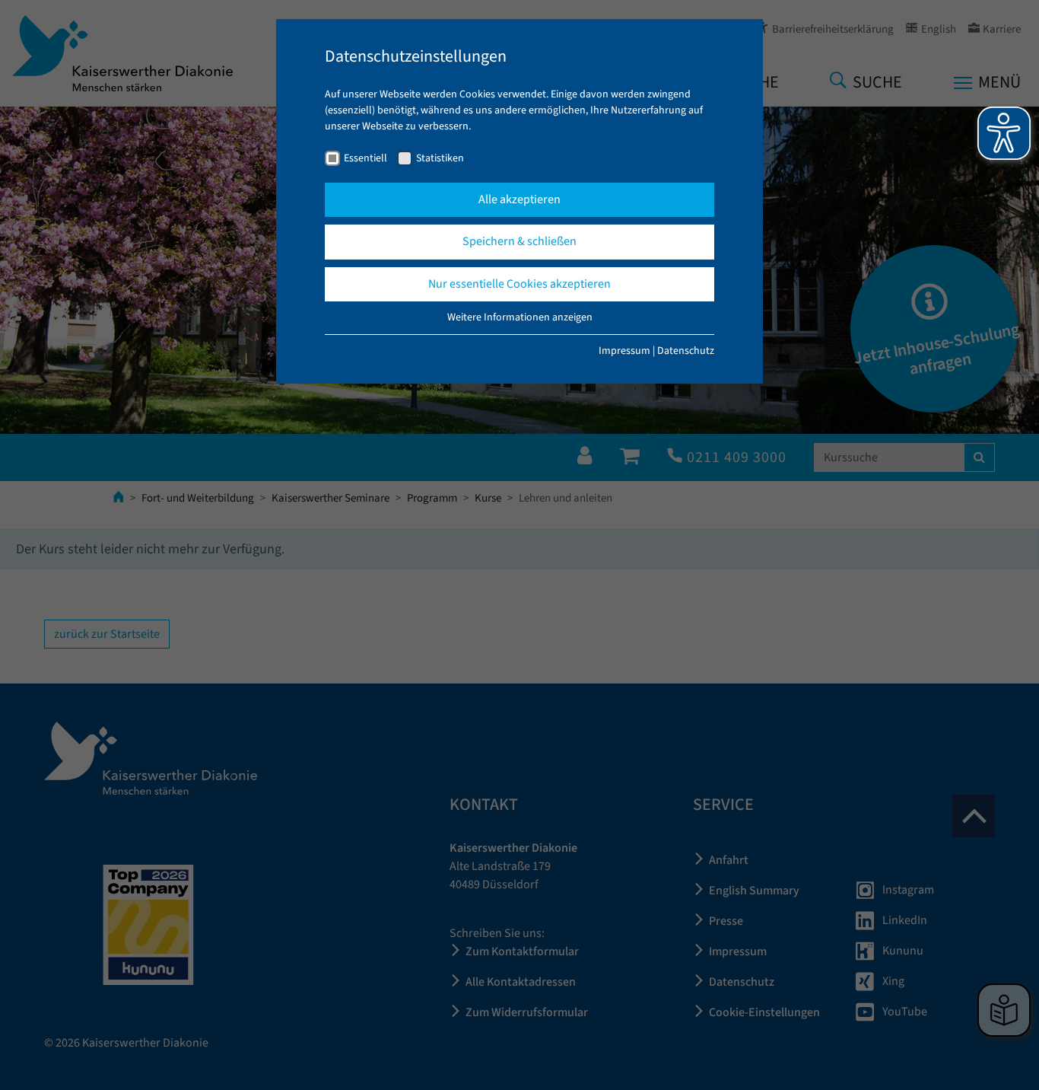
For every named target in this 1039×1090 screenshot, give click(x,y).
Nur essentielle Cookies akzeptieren (519, 284)
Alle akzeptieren (519, 199)
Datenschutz (685, 351)
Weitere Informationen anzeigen (520, 317)
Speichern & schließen (519, 241)
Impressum (624, 351)
